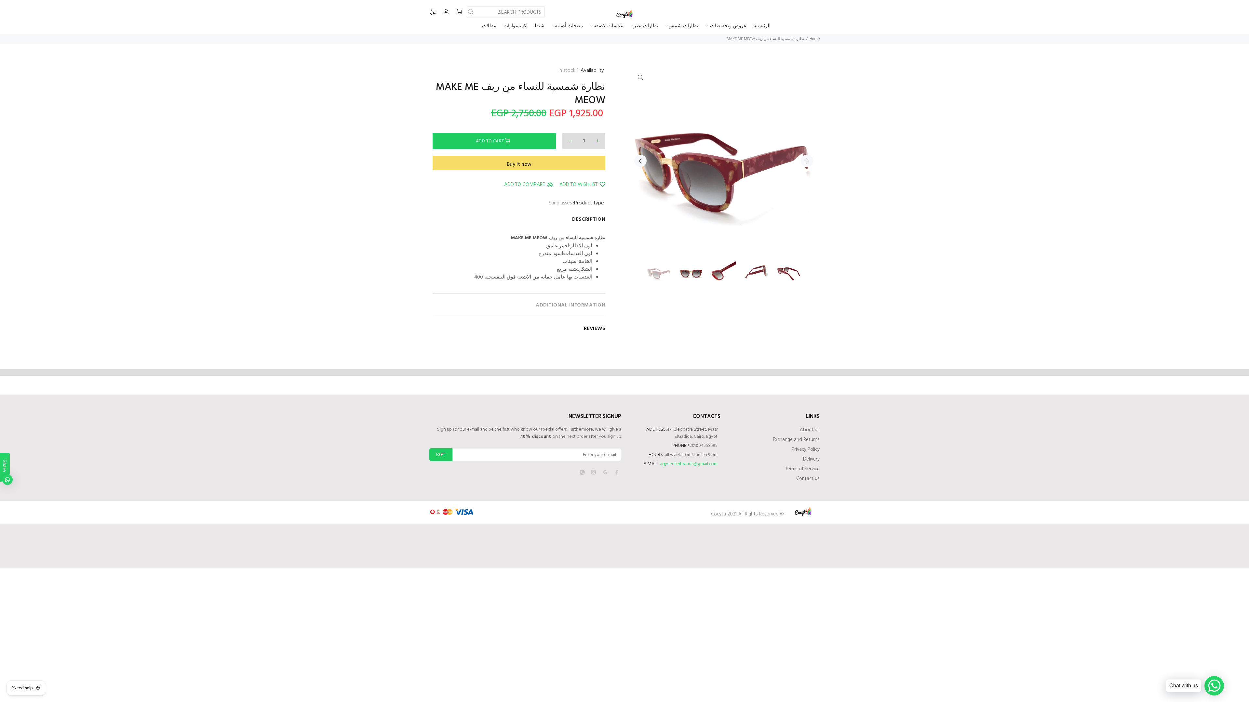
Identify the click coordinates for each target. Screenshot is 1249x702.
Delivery (811, 459)
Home (815, 39)
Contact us (808, 479)
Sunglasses (560, 203)
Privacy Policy (806, 449)
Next (807, 161)
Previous (640, 161)
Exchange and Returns (796, 440)
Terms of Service (802, 469)
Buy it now (519, 164)
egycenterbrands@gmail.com (689, 464)
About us (810, 430)
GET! (441, 455)
